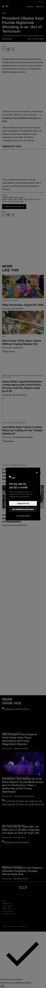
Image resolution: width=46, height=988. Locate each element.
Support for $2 (23, 503)
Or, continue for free (23, 516)
